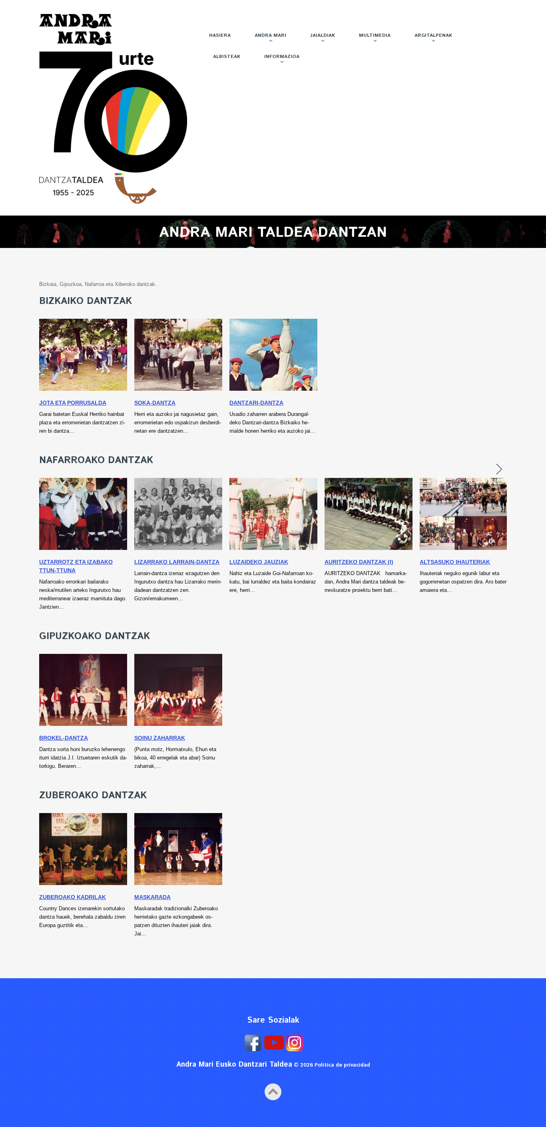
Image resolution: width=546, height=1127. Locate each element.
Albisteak (226, 56)
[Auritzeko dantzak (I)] (368, 514)
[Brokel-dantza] (83, 690)
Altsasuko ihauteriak (455, 562)
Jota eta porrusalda (72, 403)
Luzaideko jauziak (258, 562)
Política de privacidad (342, 1065)
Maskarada (152, 897)
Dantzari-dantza (256, 403)
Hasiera (220, 35)
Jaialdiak (317, 38)
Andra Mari (265, 38)
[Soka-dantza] (178, 355)
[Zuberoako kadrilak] (83, 849)
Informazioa (276, 59)
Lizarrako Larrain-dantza (176, 562)
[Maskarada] (178, 849)
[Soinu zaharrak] (178, 690)
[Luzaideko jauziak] (273, 514)
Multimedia (370, 38)
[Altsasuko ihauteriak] (464, 514)
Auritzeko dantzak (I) (359, 562)
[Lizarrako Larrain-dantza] (178, 514)
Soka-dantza (154, 403)
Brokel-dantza (63, 738)
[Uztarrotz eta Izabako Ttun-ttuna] (83, 514)
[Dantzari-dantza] (273, 355)
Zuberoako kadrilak (72, 897)
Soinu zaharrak (159, 738)
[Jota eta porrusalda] (83, 355)
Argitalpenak (428, 38)
